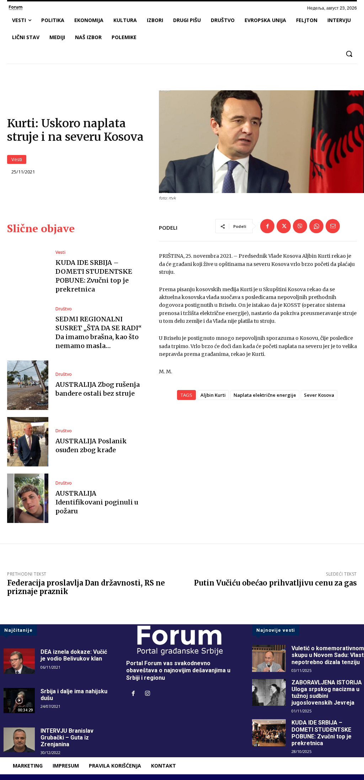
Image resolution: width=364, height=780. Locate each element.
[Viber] (300, 226)
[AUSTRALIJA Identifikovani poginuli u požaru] (27, 498)
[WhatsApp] (316, 226)
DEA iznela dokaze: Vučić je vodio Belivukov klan (74, 655)
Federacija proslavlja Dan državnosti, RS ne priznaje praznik (86, 587)
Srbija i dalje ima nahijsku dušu (74, 694)
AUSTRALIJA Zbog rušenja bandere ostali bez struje (97, 388)
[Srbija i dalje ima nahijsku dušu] (19, 700)
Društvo (63, 309)
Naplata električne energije (265, 395)
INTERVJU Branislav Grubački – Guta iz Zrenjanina (67, 737)
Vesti (16, 159)
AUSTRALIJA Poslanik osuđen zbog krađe (91, 445)
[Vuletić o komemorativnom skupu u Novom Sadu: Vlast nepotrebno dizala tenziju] (268, 658)
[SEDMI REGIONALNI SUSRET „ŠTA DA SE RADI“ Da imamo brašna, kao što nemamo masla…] (27, 328)
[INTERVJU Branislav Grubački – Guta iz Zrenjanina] (19, 740)
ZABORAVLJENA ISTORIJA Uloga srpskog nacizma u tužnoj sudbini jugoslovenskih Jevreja (326, 692)
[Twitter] (284, 226)
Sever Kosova (319, 395)
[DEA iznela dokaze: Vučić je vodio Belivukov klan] (19, 661)
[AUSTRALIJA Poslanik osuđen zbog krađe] (27, 441)
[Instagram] (147, 694)
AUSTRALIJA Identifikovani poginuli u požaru (96, 502)
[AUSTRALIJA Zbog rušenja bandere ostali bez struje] (27, 385)
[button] (349, 54)
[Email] (333, 226)
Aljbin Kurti (213, 395)
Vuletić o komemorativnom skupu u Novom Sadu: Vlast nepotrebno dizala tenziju (327, 655)
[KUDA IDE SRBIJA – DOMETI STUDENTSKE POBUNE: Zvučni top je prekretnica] (27, 271)
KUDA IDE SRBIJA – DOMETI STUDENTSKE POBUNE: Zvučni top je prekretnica (321, 733)
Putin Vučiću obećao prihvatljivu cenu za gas (275, 582)
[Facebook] (267, 226)
